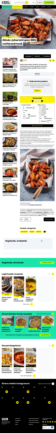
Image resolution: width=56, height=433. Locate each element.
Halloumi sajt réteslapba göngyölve (46, 329)
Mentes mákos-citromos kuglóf (7, 299)
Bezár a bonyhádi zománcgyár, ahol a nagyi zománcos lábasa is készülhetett (9, 179)
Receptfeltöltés (49, 2)
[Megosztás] (50, 60)
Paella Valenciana (34, 331)
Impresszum (17, 418)
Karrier (16, 424)
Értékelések (47, 56)
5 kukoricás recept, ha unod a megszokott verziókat (10, 149)
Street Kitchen (24, 231)
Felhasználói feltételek (33, 420)
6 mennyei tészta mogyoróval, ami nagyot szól (10, 194)
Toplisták (43, 6)
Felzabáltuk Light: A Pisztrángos (8, 103)
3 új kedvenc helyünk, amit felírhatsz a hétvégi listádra (10, 70)
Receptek (25, 6)
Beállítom (37, 90)
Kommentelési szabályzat (34, 422)
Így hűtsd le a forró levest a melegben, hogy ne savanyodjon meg (10, 164)
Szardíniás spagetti (18, 330)
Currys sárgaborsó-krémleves (30, 299)
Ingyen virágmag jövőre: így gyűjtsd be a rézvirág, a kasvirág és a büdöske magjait (9, 85)
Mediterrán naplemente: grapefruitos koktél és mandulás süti (6, 329)
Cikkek (37, 6)
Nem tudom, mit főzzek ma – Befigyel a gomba (10, 134)
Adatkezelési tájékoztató (34, 418)
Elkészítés (37, 56)
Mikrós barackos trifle (18, 300)
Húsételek (38, 231)
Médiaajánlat (17, 420)
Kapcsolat (31, 424)
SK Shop (49, 6)
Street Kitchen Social (7, 6)
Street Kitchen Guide (17, 6)
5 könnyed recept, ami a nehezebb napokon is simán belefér (9, 118)
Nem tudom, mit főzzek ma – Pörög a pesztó (7, 370)
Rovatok (31, 6)
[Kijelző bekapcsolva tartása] (33, 2)
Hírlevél (16, 422)
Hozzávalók (28, 56)
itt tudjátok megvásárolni (35, 205)
